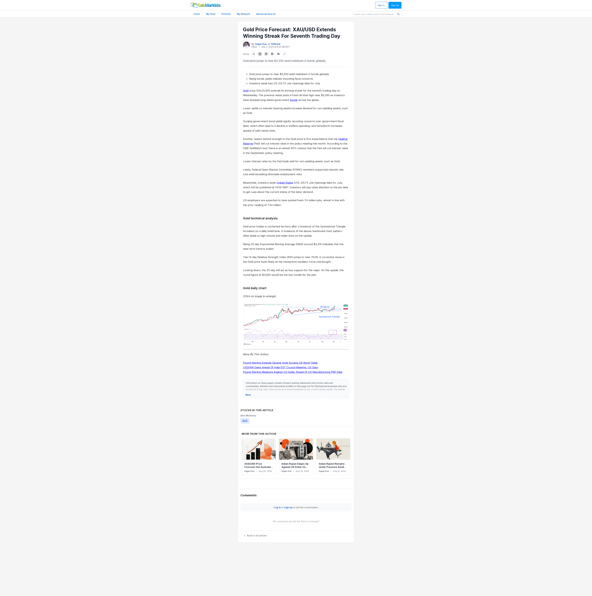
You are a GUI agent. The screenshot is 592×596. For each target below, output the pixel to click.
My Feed (210, 14)
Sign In (381, 5)
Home (197, 14)
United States (285, 182)
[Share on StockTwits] (259, 53)
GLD (244, 420)
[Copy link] (284, 53)
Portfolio (226, 14)
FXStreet (275, 44)
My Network (243, 14)
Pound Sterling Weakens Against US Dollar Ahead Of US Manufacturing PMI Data (292, 372)
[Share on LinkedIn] (266, 53)
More (248, 395)
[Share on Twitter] (253, 53)
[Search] (398, 14)
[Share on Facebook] (272, 53)
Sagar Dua (261, 44)
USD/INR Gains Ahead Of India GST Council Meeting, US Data (280, 367)
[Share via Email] (278, 53)
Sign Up (395, 5)
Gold (246, 90)
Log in (277, 507)
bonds (294, 100)
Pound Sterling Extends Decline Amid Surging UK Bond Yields (280, 362)
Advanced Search (266, 14)
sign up (288, 507)
